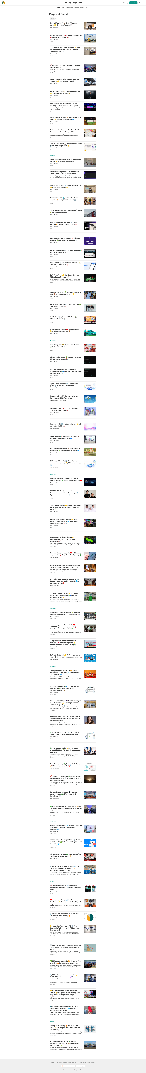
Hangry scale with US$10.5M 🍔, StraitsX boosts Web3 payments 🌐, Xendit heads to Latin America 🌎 (65, 673)
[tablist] (54, 18)
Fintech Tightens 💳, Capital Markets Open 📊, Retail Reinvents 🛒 (65, 346)
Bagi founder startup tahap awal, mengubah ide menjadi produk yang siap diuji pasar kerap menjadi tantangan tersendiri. (65, 134)
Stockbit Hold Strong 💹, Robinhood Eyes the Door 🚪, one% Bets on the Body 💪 (65, 293)
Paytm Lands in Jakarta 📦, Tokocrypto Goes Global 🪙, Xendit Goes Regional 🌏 (65, 118)
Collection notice (91, 1062)
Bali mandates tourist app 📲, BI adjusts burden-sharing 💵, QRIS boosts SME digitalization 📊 (63, 794)
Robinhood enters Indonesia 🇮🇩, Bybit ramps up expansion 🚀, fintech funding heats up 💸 (65, 554)
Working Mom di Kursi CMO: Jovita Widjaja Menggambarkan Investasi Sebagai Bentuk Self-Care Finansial (65, 718)
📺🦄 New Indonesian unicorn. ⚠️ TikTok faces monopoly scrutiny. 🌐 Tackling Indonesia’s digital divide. (64, 1008)
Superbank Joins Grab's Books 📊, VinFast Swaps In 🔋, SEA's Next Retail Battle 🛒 (65, 239)
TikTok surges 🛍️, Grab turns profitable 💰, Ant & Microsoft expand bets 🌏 (65, 437)
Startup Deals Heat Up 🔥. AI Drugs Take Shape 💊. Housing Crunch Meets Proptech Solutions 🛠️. (65, 1028)
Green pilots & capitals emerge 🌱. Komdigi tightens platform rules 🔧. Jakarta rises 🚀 (65, 613)
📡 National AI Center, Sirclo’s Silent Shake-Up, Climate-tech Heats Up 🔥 (65, 915)
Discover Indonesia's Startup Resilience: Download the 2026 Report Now (64, 397)
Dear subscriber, (54, 27)
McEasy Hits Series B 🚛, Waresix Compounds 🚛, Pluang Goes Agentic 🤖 (66, 36)
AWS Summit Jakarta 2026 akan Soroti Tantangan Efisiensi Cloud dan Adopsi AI (64, 105)
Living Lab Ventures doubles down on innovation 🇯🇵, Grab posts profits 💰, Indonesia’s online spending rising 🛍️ (63, 643)
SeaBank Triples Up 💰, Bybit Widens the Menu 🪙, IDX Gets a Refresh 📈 (64, 24)
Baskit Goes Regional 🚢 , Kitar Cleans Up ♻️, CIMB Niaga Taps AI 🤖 (65, 305)
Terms (84, 1062)
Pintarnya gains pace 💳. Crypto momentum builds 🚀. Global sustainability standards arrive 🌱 (65, 507)
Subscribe (133, 3)
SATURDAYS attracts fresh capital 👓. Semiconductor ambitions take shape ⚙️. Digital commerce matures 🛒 (64, 493)
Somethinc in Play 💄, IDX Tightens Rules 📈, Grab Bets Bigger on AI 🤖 (65, 409)
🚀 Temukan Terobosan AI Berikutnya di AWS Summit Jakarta (65, 66)
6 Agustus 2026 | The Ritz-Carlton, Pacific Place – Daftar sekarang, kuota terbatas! (64, 70)
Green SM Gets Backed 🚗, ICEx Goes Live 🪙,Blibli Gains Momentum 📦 (64, 330)
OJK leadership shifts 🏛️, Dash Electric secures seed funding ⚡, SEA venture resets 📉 (65, 463)
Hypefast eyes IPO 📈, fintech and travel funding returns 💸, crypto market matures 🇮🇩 (66, 479)
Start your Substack (69, 1066)
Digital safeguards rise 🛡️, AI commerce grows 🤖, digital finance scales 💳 (64, 385)
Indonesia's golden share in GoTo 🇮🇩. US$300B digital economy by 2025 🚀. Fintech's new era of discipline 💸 (63, 627)
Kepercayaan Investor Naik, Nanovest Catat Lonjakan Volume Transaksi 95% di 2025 (65, 566)
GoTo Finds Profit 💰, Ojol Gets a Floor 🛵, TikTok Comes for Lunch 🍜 (64, 276)
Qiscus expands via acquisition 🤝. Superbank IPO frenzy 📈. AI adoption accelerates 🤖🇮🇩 (63, 539)
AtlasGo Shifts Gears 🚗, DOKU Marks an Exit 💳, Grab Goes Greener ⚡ (65, 186)
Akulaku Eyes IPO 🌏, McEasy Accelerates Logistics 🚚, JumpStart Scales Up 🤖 (64, 199)
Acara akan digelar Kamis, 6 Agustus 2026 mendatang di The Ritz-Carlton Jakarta (66, 108)
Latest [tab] (52, 18)
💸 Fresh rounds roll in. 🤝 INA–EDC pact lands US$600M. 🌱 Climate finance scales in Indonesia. (65, 750)
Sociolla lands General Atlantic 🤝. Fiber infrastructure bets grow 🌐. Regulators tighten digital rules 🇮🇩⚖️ (64, 521)
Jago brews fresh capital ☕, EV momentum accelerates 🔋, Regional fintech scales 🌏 (65, 450)
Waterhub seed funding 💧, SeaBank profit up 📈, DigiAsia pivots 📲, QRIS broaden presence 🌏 (66, 827)
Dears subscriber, (54, 585)
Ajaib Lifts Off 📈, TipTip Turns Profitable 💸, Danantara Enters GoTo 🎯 (65, 264)
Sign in (141, 3)
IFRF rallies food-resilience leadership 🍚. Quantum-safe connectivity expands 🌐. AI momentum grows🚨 (65, 581)
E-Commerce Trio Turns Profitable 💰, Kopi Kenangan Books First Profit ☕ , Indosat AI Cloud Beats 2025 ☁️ (65, 50)
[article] (73, 26)
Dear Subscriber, (54, 736)
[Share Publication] (127, 2)
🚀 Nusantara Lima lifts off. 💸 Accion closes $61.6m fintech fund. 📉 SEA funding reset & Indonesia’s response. (65, 778)
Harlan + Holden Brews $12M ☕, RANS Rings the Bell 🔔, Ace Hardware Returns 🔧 (65, 160)
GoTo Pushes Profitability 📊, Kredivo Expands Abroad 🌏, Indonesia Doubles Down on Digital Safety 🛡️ (66, 371)
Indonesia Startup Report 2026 (58, 400)
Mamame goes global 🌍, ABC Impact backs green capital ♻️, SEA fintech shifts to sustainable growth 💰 (65, 688)
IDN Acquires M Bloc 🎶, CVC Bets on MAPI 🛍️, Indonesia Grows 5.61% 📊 (66, 251)
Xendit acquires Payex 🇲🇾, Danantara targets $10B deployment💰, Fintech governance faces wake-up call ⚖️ (65, 703)
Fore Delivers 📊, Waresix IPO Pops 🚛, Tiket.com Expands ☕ (63, 318)
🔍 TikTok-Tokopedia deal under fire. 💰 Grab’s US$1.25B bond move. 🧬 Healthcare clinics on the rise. (65, 977)
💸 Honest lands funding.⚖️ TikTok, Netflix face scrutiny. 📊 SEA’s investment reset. (65, 733)
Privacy (80, 1062)
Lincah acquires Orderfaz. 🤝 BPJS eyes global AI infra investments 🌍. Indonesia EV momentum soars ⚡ (65, 595)
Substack (65, 1069)
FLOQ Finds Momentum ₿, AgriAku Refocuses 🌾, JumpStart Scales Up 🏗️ (66, 211)
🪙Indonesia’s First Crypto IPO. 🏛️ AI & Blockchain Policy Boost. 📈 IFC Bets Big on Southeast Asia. (65, 928)
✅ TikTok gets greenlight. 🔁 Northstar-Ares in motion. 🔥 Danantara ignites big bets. (65, 962)
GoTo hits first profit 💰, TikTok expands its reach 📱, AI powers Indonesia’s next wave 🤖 (66, 656)
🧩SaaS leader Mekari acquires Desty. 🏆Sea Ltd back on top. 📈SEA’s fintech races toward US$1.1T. (66, 808)
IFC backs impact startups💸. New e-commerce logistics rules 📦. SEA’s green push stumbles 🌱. (64, 1043)
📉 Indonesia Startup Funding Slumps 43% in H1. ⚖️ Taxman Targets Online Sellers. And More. (65, 947)
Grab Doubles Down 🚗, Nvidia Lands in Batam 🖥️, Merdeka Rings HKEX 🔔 (66, 145)
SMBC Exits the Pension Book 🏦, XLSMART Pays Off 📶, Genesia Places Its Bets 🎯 (65, 223)
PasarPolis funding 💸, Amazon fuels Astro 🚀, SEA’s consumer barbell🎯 (65, 765)
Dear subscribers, (54, 412)
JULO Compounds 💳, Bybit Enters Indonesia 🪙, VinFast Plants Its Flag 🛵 (65, 92)
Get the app (80, 1066)
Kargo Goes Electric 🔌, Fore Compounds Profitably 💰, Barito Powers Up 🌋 (64, 80)
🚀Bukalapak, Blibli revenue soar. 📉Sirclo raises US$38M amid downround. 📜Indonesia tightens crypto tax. (64, 868)
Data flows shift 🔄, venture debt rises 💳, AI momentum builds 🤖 (65, 425)
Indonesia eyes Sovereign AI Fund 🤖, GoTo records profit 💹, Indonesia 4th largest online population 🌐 (66, 842)
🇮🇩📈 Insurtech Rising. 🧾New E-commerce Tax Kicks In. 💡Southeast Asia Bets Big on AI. (66, 901)
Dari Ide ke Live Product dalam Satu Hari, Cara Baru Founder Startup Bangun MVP (66, 131)
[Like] (51, 31)
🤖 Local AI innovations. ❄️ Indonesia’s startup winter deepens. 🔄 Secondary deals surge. (65, 887)
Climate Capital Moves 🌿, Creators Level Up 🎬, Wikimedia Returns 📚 (65, 358)
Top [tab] (56, 18)
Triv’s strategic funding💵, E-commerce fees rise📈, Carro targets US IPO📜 (65, 855)
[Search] (123, 2)
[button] (58, 7)
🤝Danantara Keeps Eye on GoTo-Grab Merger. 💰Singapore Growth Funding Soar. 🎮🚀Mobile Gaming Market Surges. (65, 993)
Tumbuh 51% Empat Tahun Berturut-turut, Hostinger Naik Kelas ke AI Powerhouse (64, 173)
